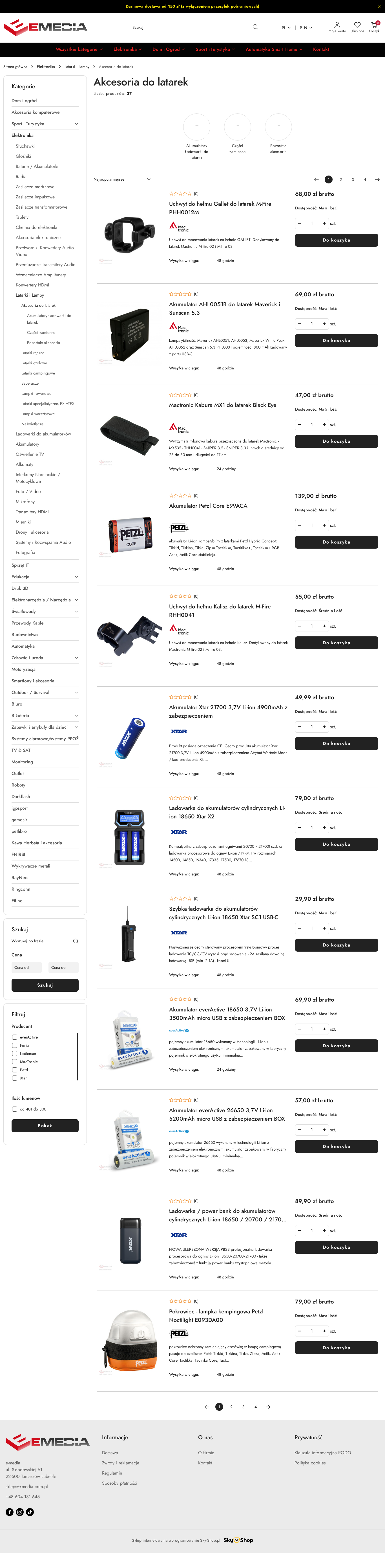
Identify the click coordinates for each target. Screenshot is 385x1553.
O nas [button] (205, 1437)
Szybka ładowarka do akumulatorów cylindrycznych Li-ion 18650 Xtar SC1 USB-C (223, 913)
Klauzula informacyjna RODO (323, 1452)
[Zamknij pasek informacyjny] (379, 6)
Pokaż (45, 1125)
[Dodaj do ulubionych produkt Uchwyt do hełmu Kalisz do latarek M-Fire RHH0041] (156, 599)
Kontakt (205, 1463)
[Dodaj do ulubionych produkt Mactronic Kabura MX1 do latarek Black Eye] (156, 397)
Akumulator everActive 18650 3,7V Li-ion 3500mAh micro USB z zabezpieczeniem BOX (227, 1014)
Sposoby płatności (120, 1483)
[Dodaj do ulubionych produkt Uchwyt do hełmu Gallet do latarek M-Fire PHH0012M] (156, 196)
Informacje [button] (115, 1437)
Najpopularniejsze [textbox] (109, 179)
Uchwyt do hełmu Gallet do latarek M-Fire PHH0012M (220, 208)
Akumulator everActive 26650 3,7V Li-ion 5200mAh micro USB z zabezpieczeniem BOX (227, 1114)
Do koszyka (336, 240)
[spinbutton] (312, 223)
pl (284, 27)
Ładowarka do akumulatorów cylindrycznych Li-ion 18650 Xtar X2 (227, 812)
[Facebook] (10, 1512)
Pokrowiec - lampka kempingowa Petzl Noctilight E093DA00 (216, 1315)
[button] (80, 50)
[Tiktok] (30, 1512)
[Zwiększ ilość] (324, 223)
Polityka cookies (310, 1463)
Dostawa (110, 1452)
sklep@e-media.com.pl (27, 1486)
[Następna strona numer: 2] (377, 179)
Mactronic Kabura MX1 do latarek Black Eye (222, 405)
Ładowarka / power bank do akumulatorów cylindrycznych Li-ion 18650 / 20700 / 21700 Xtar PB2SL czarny (227, 1215)
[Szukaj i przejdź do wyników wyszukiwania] (255, 27)
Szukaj (45, 985)
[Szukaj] (76, 942)
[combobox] (123, 179)
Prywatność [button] (308, 1437)
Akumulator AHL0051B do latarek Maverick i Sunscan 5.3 (224, 308)
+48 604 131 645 (23, 1496)
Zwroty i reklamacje (121, 1463)
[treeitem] (45, 100)
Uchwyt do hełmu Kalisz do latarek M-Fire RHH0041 (220, 611)
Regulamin (112, 1473)
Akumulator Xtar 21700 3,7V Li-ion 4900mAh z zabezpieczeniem (228, 711)
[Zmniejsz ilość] (299, 223)
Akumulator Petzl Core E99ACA (208, 506)
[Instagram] (20, 1512)
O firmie (206, 1452)
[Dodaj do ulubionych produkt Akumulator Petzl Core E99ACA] (156, 498)
